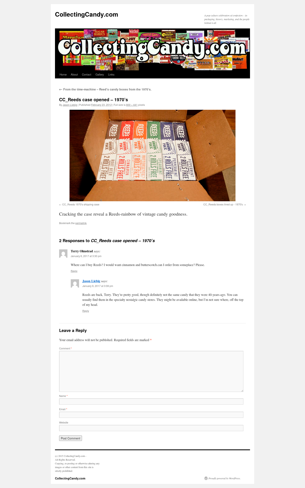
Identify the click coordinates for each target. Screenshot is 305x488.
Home (63, 74)
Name (63, 396)
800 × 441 (132, 104)
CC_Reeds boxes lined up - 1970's (223, 204)
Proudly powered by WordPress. (225, 478)
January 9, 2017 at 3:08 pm (97, 286)
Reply (74, 271)
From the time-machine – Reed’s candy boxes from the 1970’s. (105, 89)
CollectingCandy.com (86, 14)
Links (111, 74)
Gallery (99, 74)
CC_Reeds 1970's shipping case (80, 204)
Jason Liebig (70, 104)
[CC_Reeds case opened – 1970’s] (152, 155)
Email (63, 409)
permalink (81, 223)
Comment (65, 348)
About (74, 74)
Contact (86, 74)
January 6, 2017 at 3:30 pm (86, 256)
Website (63, 422)
